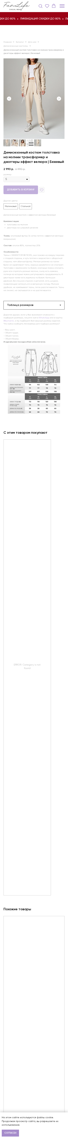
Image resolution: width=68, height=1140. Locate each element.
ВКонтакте (8, 321)
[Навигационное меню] (62, 6)
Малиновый (11, 206)
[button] (40, 6)
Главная (7, 42)
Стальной (26, 206)
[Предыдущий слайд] (9, 99)
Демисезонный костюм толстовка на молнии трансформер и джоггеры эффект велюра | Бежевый (33, 51)
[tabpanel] (34, 328)
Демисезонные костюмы (15, 46)
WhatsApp (44, 318)
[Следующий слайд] (59, 99)
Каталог (20, 42)
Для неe (32, 42)
